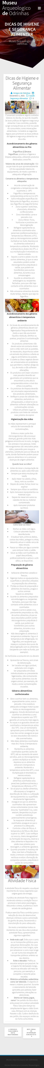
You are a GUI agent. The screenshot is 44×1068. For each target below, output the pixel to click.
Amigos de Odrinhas (21, 93)
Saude (32, 95)
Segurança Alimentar (19, 98)
